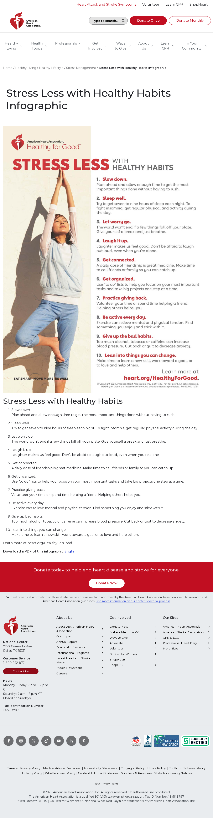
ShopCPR (116, 665)
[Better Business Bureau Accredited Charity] (147, 741)
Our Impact (64, 636)
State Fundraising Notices (173, 773)
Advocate (116, 643)
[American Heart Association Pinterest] (83, 741)
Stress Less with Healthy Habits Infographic (132, 68)
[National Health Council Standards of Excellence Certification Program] (136, 741)
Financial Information (71, 647)
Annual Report (66, 641)
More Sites (170, 648)
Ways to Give (119, 637)
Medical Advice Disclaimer (62, 768)
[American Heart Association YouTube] (58, 741)
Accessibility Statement (101, 768)
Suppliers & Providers (136, 773)
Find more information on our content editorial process (133, 601)
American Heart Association (182, 626)
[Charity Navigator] (166, 741)
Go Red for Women (123, 654)
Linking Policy (32, 773)
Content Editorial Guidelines (98, 773)
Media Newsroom (69, 667)
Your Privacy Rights (106, 783)
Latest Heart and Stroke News (73, 660)
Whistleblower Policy (60, 773)
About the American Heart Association (75, 628)
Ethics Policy (156, 768)
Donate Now (106, 583)
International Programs (72, 652)
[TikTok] (46, 741)
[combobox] (104, 20)
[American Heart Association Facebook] (8, 741)
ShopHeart (117, 659)
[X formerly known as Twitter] (33, 741)
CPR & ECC (171, 637)
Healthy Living (25, 68)
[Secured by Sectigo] (195, 741)
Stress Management (81, 68)
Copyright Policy (133, 768)
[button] (148, 20)
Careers (61, 673)
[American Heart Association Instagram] (21, 741)
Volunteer (116, 648)
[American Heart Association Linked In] (71, 741)
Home (7, 68)
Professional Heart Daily (180, 643)
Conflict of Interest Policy (187, 768)
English (70, 551)
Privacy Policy (30, 768)
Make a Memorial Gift (125, 632)
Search (123, 20)
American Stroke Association (183, 632)
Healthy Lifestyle (51, 68)
